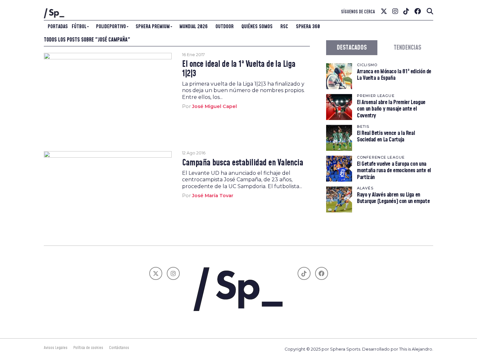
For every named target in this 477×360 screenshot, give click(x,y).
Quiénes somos (257, 26)
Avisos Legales (55, 348)
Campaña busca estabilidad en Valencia (242, 163)
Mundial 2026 (193, 26)
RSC (284, 26)
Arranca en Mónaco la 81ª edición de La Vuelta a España (394, 74)
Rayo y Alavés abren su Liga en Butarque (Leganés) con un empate (393, 198)
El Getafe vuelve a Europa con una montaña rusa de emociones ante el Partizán (394, 170)
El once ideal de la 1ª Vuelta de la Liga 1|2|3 (239, 69)
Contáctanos (119, 348)
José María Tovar (212, 195)
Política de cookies (88, 348)
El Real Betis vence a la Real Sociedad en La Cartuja (386, 136)
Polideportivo (111, 26)
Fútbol (79, 26)
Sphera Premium (153, 26)
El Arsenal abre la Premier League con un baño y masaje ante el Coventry (391, 108)
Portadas (58, 26)
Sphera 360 (308, 26)
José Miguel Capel (214, 106)
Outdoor (224, 26)
